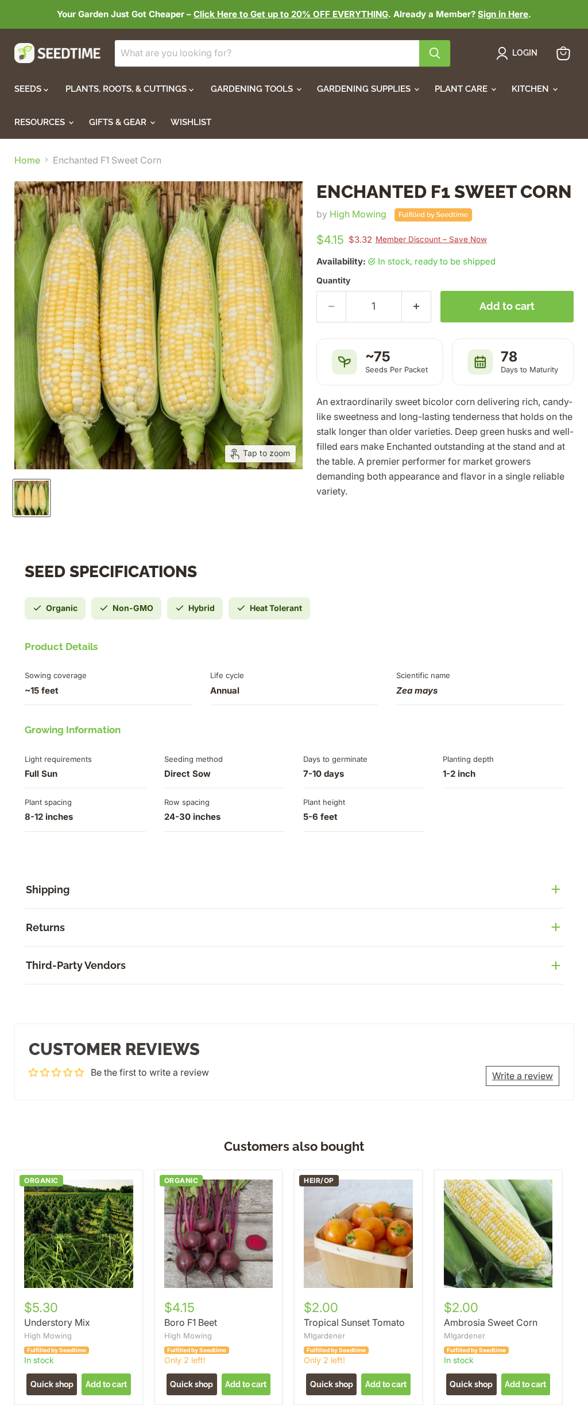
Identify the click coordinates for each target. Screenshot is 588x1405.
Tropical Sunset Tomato (354, 1322)
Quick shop (52, 1384)
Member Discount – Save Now (431, 239)
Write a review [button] (522, 1075)
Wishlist (191, 122)
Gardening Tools (253, 89)
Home (27, 160)
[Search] (434, 53)
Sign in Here (503, 14)
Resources (40, 122)
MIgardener (324, 1335)
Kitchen (531, 89)
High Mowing (358, 214)
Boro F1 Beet (190, 1322)
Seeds (29, 89)
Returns (45, 927)
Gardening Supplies (365, 89)
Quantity (333, 280)
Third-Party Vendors (76, 965)
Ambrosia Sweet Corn (490, 1322)
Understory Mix (57, 1322)
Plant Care (462, 89)
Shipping (47, 890)
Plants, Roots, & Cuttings (127, 89)
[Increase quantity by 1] (416, 306)
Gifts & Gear (119, 122)
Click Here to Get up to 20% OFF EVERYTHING (291, 14)
